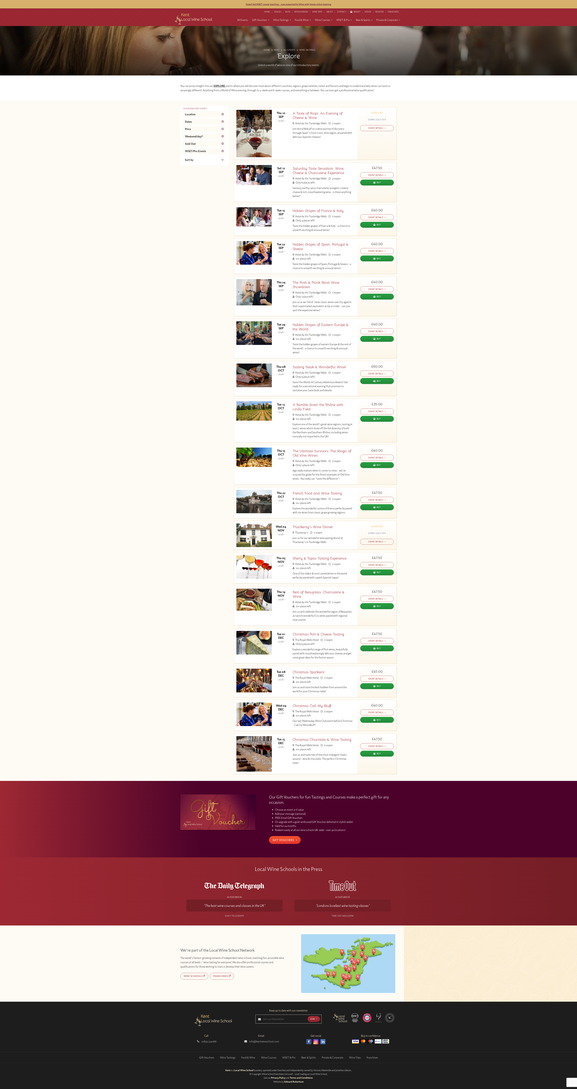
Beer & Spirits (308, 1057)
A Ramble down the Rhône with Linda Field (318, 407)
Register (379, 12)
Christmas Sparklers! (309, 672)
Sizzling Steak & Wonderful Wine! (319, 367)
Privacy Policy (278, 1077)
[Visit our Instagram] (315, 1041)
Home (267, 12)
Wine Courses (268, 1057)
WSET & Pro (289, 1057)
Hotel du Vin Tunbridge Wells (311, 123)
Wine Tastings (227, 1057)
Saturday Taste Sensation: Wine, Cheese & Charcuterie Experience (318, 170)
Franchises (393, 12)
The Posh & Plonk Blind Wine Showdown (316, 284)
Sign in (368, 12)
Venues (277, 12)
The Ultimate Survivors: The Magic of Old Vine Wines (322, 453)
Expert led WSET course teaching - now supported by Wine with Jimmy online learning (288, 4)
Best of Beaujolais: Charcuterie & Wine (318, 594)
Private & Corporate (332, 1057)
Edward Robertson (294, 1081)
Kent (227, 1070)
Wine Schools (193, 975)
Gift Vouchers (284, 840)
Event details (376, 128)
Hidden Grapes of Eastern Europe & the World (320, 327)
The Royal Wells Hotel (307, 640)
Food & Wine (248, 1057)
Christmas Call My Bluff (312, 706)
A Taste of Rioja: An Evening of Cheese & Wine (318, 115)
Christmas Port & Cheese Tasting (318, 634)
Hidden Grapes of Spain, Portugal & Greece (320, 246)
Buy (379, 182)
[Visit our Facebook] (308, 1041)
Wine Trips (355, 1057)
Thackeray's (301, 532)
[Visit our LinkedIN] (322, 1041)
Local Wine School (243, 1070)
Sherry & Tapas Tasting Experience (320, 558)
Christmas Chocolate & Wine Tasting (322, 739)
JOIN (312, 1019)
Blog (287, 12)
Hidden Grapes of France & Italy (318, 211)
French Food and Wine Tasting (317, 493)
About (330, 12)
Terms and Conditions (301, 1077)
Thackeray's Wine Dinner (313, 527)
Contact (341, 12)
